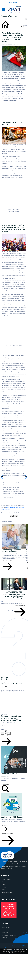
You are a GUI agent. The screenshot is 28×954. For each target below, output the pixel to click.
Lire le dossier (5, 784)
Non (6, 686)
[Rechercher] (26, 19)
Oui (2, 686)
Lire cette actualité (7, 561)
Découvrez (4, 825)
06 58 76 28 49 (13, 2)
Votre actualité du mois (7, 833)
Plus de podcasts (6, 736)
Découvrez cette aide (20, 605)
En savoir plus (20, 952)
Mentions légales (16, 946)
